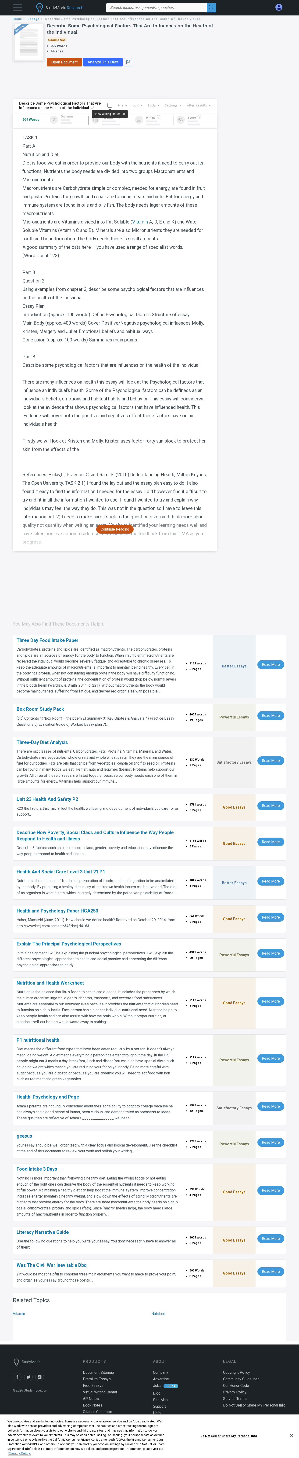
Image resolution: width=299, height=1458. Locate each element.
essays (34, 19)
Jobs (157, 1385)
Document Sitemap (98, 1372)
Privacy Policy (234, 1392)
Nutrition (158, 1313)
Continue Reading (115, 529)
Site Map (160, 1400)
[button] (17, 9)
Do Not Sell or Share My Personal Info (228, 1436)
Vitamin (140, 222)
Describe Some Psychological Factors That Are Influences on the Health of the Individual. (130, 29)
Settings (171, 105)
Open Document (64, 62)
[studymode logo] (67, 7)
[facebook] (18, 1380)
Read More (271, 664)
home (17, 19)
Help (157, 1413)
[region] (149, 1436)
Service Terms (235, 1398)
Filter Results (197, 105)
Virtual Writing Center (100, 1392)
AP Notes (91, 1398)
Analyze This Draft (103, 62)
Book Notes (92, 1405)
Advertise (161, 1379)
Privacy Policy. (20, 1453)
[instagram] (40, 1380)
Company (160, 1372)
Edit (135, 105)
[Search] (211, 7)
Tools (152, 105)
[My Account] (280, 7)
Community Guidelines (241, 1379)
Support (159, 1406)
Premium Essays (97, 1379)
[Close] (291, 1436)
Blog (156, 1393)
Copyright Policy (236, 1372)
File (120, 105)
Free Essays (93, 1385)
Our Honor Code (236, 1385)
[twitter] (29, 1380)
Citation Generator (97, 1412)
